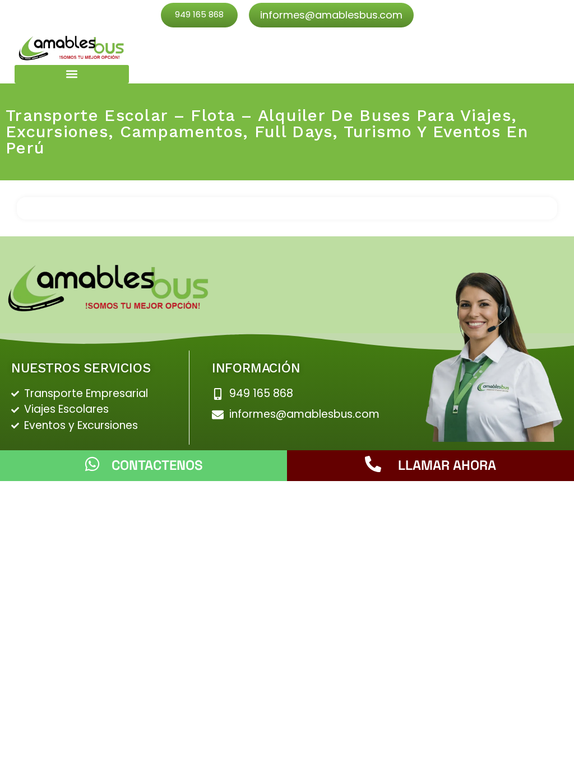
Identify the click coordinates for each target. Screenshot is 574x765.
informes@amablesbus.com (331, 15)
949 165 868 (199, 14)
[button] (72, 74)
